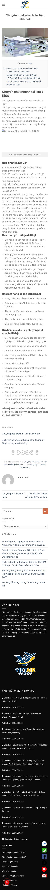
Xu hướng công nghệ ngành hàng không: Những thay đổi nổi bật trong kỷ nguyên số (24, 543)
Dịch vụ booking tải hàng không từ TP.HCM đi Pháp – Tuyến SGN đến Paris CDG (24, 564)
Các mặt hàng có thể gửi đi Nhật (24, 78)
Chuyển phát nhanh (32, 462)
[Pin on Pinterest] (32, 452)
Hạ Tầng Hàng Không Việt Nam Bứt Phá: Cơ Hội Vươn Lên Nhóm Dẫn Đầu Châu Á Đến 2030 (24, 574)
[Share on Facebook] (18, 452)
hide (30, 63)
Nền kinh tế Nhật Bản (18, 71)
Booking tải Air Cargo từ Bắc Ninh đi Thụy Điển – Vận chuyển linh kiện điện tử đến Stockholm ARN (23, 553)
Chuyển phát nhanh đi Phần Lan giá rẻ (21, 433)
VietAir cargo (24, 467)
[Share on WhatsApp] (13, 452)
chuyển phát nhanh (38, 465)
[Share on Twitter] (22, 452)
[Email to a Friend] (27, 452)
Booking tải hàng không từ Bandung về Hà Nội (23, 584)
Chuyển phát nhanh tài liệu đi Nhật (21, 68)
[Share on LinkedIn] (37, 452)
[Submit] (45, 511)
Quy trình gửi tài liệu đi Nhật (22, 75)
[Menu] (3, 4)
